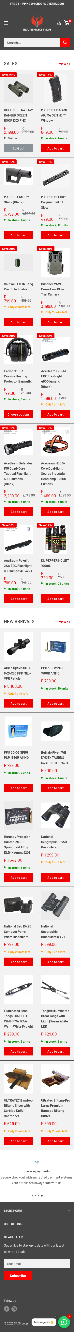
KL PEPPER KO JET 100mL (55, 562)
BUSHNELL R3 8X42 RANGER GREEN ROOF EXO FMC (18, 115)
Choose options (18, 414)
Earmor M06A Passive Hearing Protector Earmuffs (18, 376)
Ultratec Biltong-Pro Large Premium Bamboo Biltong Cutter (55, 1108)
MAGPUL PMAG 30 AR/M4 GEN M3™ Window (54, 115)
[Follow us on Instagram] (14, 1309)
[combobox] (32, 42)
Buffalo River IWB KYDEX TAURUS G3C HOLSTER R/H (54, 757)
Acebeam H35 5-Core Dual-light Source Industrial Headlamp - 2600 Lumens (53, 473)
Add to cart (55, 148)
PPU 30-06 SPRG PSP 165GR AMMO (16, 754)
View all (64, 64)
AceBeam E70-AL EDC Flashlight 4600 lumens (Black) (54, 378)
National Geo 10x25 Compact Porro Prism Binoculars (17, 931)
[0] (66, 22)
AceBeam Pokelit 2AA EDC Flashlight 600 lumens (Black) (18, 565)
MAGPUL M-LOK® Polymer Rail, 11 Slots (53, 202)
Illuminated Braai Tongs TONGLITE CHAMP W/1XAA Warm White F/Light (18, 1018)
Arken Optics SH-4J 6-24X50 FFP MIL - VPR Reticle (18, 673)
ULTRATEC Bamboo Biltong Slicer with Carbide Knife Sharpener (18, 1108)
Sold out (18, 148)
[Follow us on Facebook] (6, 1309)
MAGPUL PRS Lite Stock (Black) (16, 199)
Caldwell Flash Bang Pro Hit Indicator (18, 286)
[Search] (65, 42)
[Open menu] (6, 23)
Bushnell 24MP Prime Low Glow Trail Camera (52, 289)
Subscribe (18, 1275)
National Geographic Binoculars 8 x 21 (53, 931)
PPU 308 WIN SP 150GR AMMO (52, 670)
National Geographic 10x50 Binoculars (54, 842)
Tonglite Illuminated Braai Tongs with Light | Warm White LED (55, 1018)
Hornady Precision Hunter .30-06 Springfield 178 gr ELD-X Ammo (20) (17, 844)
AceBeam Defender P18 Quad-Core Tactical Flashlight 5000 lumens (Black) (18, 473)
